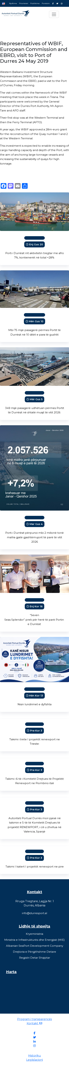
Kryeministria (34, 933)
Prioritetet (23, 3)
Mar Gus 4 (36, 524)
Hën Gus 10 (36, 321)
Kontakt (33, 1023)
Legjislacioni (34, 1059)
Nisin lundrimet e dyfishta (34, 704)
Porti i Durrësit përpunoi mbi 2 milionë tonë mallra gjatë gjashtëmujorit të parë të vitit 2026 (34, 537)
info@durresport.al (34, 913)
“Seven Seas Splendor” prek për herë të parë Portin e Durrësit (34, 619)
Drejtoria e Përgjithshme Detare (34, 951)
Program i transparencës (34, 1019)
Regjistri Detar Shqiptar (34, 957)
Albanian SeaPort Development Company (34, 945)
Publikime (35, 3)
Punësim (46, 3)
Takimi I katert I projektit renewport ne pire (34, 866)
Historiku (34, 1055)
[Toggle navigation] (54, 14)
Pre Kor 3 (36, 730)
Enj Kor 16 (36, 606)
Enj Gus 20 (36, 244)
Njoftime (13, 3)
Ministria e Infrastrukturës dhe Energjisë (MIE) (34, 939)
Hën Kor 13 (36, 695)
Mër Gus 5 (36, 399)
